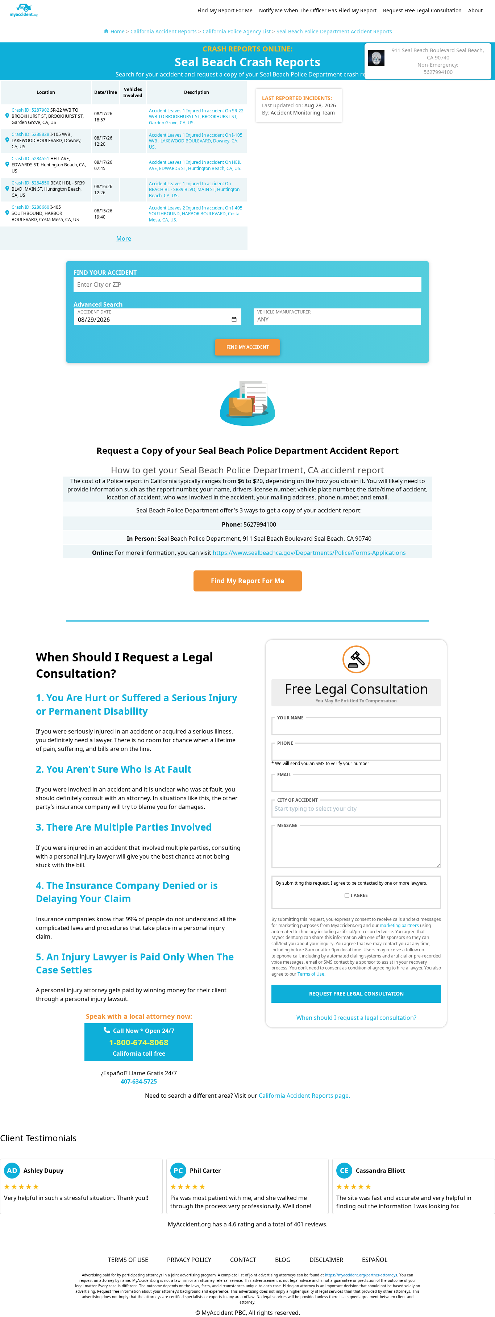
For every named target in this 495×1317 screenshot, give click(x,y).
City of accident (297, 800)
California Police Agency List (237, 31)
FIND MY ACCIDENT (247, 347)
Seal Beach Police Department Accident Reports (334, 31)
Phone (285, 743)
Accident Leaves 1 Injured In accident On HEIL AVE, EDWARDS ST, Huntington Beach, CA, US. (195, 165)
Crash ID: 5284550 (31, 183)
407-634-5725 (139, 1081)
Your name (290, 718)
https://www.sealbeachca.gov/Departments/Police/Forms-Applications (309, 553)
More (123, 238)
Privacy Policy (189, 1260)
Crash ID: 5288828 (31, 134)
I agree (359, 895)
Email (284, 775)
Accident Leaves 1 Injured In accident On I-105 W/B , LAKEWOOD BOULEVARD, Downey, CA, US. (195, 141)
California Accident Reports (163, 31)
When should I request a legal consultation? (356, 1018)
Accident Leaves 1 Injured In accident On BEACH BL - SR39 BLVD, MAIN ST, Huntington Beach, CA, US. (194, 189)
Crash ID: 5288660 (31, 207)
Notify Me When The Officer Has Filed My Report (318, 10)
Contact (243, 1260)
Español (374, 1260)
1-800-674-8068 (139, 1041)
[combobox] (356, 808)
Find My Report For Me (225, 10)
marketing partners (399, 925)
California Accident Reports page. (304, 1096)
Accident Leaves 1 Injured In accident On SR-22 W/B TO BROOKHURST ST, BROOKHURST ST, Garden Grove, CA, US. (196, 117)
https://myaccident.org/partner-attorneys (361, 1274)
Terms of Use (311, 974)
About (475, 10)
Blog (283, 1260)
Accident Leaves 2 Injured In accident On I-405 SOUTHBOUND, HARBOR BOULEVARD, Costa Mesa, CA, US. (195, 214)
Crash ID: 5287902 (31, 110)
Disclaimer (326, 1260)
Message (287, 825)
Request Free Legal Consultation (422, 10)
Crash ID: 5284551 (31, 158)
